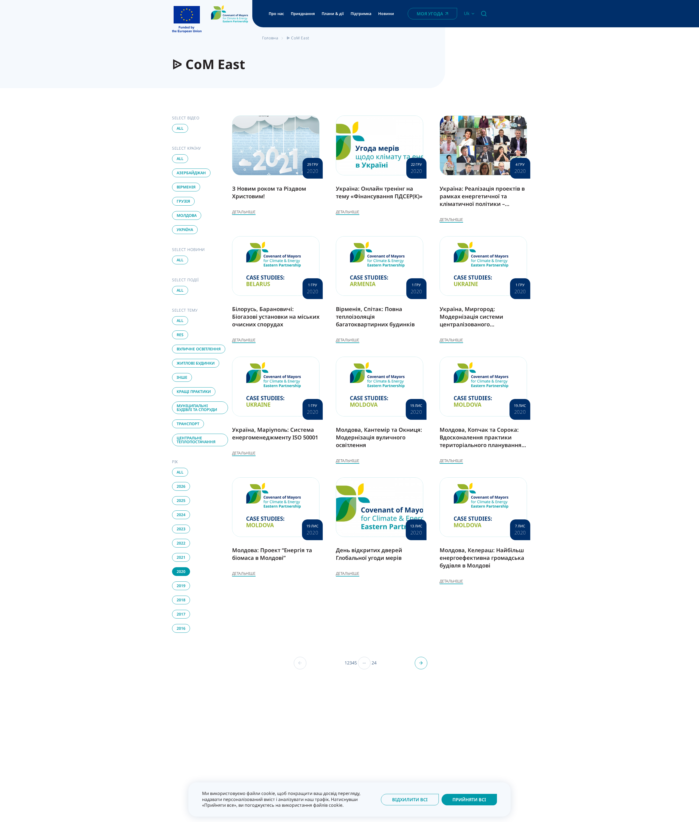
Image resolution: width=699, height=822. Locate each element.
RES (180, 334)
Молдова (187, 215)
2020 (181, 571)
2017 (181, 614)
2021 (181, 557)
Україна (185, 229)
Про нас (276, 13)
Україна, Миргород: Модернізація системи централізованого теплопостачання (471, 320)
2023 (181, 528)
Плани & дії (333, 13)
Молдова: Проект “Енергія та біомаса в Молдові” (272, 553)
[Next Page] (421, 663)
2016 (181, 628)
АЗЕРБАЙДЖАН (191, 172)
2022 (181, 543)
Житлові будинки (196, 363)
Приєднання (303, 13)
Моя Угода (430, 14)
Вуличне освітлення (199, 348)
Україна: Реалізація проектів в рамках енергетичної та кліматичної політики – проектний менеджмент (482, 200)
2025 (181, 500)
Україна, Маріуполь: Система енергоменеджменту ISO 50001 (275, 433)
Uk (467, 13)
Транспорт (188, 423)
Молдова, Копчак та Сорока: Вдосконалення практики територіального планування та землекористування (481, 441)
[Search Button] (484, 13)
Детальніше (244, 211)
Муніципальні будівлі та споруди (197, 407)
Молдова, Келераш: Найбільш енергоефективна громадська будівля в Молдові (482, 557)
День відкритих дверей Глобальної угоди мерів (369, 553)
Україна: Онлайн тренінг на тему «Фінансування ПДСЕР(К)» (379, 192)
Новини (386, 13)
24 (374, 663)
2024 (181, 514)
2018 (181, 599)
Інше (182, 377)
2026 (181, 486)
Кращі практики (194, 391)
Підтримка (361, 13)
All (180, 128)
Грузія (183, 201)
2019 (181, 585)
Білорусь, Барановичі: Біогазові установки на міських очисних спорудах (275, 316)
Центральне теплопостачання (196, 439)
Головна (270, 37)
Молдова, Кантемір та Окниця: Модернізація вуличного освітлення (379, 437)
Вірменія (186, 187)
